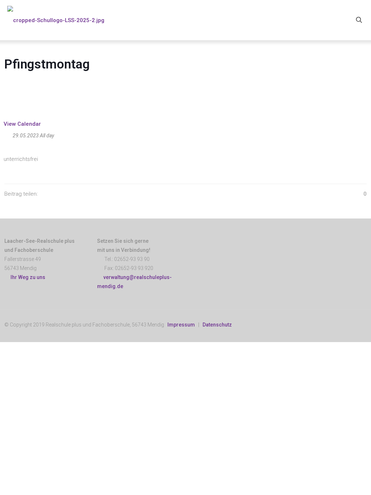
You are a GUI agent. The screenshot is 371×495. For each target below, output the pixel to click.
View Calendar (22, 124)
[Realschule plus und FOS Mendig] (55, 20)
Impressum (181, 325)
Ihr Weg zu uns (26, 277)
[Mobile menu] (334, 20)
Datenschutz (217, 325)
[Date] (7, 133)
